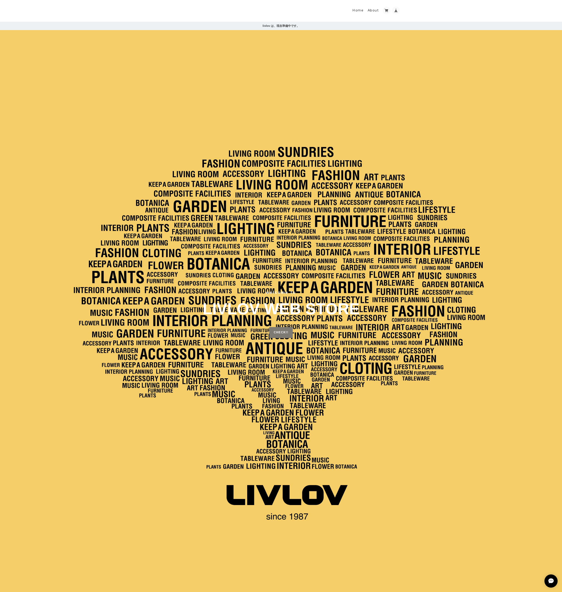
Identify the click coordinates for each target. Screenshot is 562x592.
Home (358, 10)
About (373, 10)
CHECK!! (281, 332)
